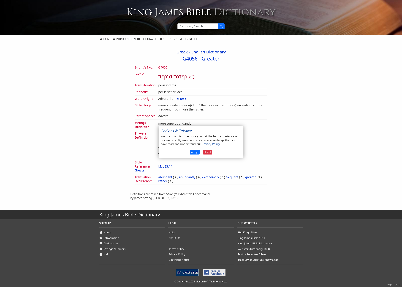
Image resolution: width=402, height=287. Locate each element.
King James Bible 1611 (251, 238)
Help (195, 39)
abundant (165, 177)
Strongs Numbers (175, 39)
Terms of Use (177, 249)
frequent (232, 177)
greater (250, 177)
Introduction (125, 39)
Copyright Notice (179, 260)
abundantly (187, 177)
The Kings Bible (247, 232)
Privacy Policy (177, 254)
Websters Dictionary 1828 (254, 249)
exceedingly (210, 177)
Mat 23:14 (165, 166)
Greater (211, 58)
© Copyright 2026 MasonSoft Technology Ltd (200, 281)
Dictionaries (149, 39)
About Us (174, 238)
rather (162, 181)
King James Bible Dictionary (255, 243)
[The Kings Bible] (188, 272)
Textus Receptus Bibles (252, 254)
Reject (207, 152)
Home (107, 39)
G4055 (181, 99)
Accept (194, 152)
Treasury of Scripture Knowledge (258, 260)
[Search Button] (221, 26)
